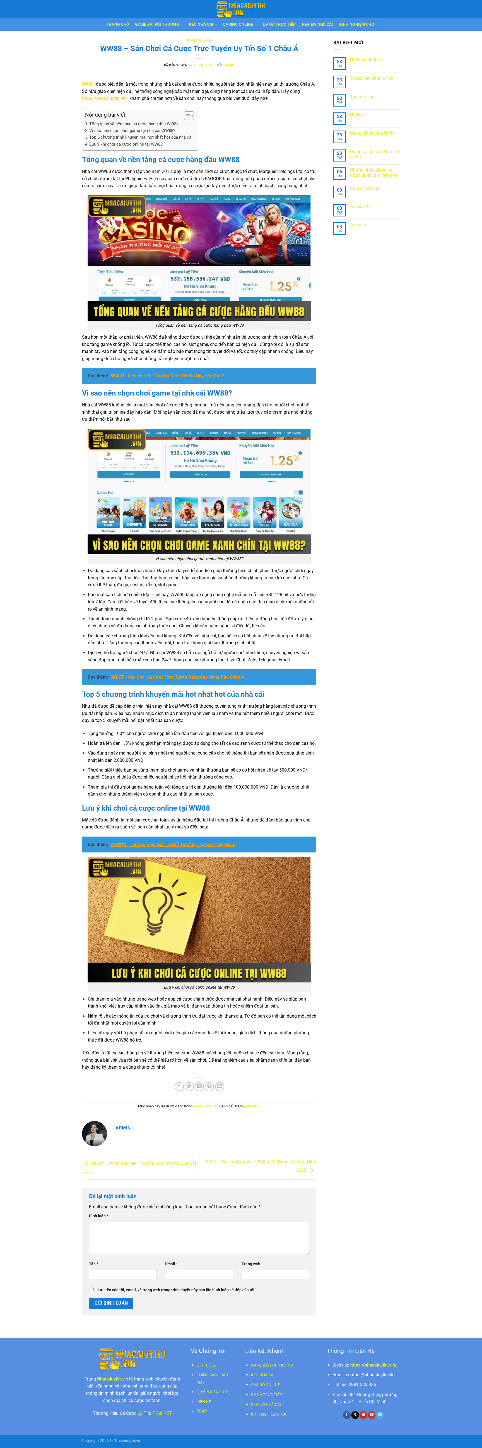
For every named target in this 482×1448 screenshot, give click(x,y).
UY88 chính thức (366, 59)
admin (229, 65)
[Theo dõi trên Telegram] (380, 1415)
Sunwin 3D (361, 206)
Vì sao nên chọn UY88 (371, 78)
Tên (93, 1264)
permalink (252, 1106)
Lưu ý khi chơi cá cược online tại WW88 (126, 144)
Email (171, 1264)
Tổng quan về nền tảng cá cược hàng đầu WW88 (134, 123)
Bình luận (98, 1216)
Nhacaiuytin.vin (112, 1379)
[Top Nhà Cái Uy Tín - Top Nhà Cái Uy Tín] (241, 9)
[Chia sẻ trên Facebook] (179, 1086)
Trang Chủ (118, 24)
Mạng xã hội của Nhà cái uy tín (374, 154)
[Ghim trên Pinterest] (209, 1086)
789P (202, 1411)
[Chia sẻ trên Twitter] (189, 1086)
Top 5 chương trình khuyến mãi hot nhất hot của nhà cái (140, 137)
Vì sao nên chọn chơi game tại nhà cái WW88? (132, 130)
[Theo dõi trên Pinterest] (363, 1415)
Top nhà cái (361, 96)
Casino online (238, 24)
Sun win (358, 225)
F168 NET (162, 1413)
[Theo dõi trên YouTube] (371, 1415)
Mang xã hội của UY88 (372, 133)
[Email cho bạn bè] (199, 1086)
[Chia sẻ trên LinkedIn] (219, 1086)
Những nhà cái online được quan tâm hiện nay (374, 172)
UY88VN (358, 115)
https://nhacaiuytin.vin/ (105, 98)
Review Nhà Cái (317, 24)
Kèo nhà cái (201, 24)
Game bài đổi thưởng (157, 24)
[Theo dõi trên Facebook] (347, 1415)
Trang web (251, 1264)
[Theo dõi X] (355, 1415)
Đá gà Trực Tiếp (279, 24)
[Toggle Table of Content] (186, 116)
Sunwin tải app (365, 188)
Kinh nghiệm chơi (357, 24)
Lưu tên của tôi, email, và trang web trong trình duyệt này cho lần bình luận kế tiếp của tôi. (177, 1290)
